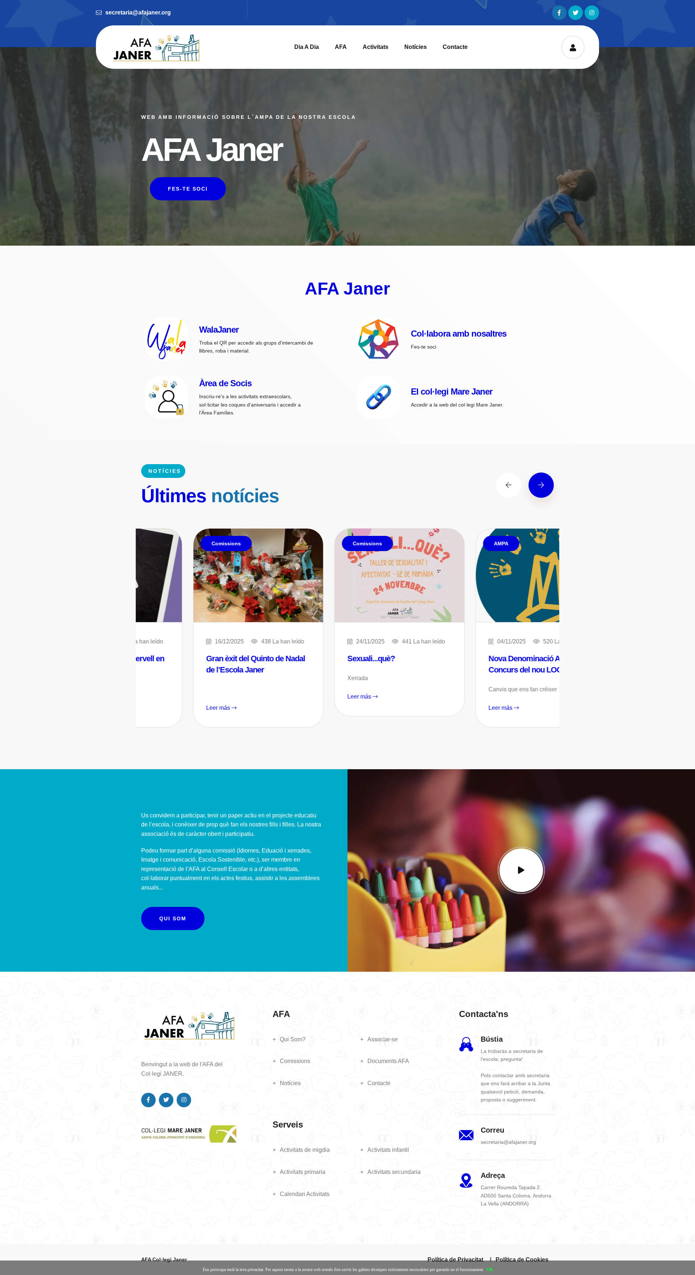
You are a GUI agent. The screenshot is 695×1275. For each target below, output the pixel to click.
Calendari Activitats (304, 1194)
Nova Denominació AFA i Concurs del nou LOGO (479, 664)
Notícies (415, 47)
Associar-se (382, 1039)
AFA (341, 47)
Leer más (167, 708)
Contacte (455, 47)
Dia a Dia (306, 47)
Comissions (174, 543)
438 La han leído (230, 641)
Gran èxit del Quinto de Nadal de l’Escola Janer (203, 664)
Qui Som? (293, 1039)
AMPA (449, 543)
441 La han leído (371, 641)
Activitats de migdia (305, 1150)
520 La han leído (512, 641)
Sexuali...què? (319, 658)
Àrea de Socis (225, 383)
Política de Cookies (522, 1260)
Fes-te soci (188, 189)
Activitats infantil (388, 1150)
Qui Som (172, 918)
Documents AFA (388, 1061)
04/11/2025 (459, 641)
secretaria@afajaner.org (138, 12)
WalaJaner (219, 329)
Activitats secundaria (394, 1172)
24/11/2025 (318, 641)
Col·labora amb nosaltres (458, 333)
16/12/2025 (177, 641)
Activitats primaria (302, 1172)
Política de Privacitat (455, 1260)
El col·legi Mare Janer (451, 391)
